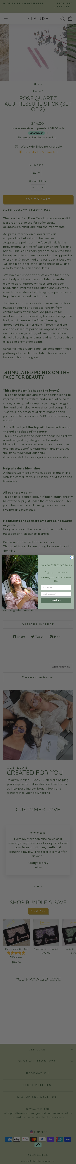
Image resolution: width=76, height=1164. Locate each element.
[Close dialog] (71, 557)
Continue (56, 600)
